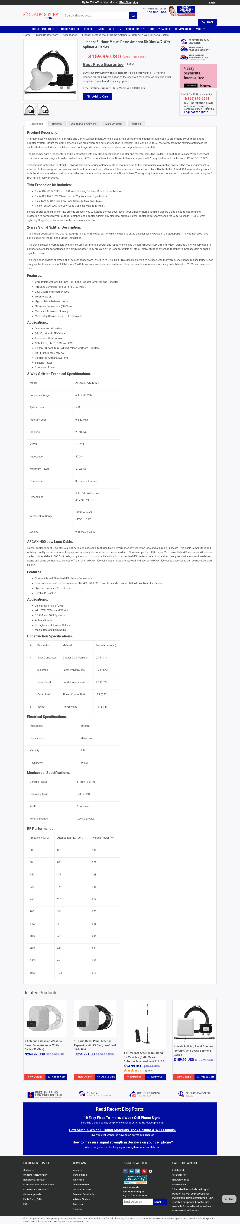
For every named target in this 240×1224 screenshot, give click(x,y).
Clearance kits (179, 1174)
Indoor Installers (81, 1184)
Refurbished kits (180, 1179)
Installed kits (178, 1170)
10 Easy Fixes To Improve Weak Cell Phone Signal (122, 1118)
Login (212, 2)
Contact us (28, 1170)
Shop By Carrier (160, 29)
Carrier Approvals (32, 1194)
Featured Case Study (83, 1194)
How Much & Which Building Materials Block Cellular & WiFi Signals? (122, 1130)
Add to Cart (58, 1076)
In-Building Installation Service (38, 1184)
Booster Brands (43, 29)
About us (77, 1170)
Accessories (134, 29)
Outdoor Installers (82, 1189)
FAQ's (26, 1204)
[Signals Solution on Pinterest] (144, 1171)
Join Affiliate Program (134, 1191)
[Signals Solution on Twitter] (137, 1171)
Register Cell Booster (34, 1179)
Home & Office (70, 29)
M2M (101, 29)
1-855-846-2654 (155, 12)
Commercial (183, 29)
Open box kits (179, 1184)
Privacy (55, 1218)
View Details (35, 1076)
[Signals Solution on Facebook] (125, 1171)
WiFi (111, 29)
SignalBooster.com (41, 1218)
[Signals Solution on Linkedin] (131, 1171)
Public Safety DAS (32, 1199)
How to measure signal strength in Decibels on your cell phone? (123, 1142)
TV (119, 29)
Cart (209, 22)
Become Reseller (131, 1187)
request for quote (196, 112)
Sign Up (159, 1201)
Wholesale (78, 1179)
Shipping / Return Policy (35, 1174)
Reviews (77, 1209)
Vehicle (89, 29)
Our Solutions (80, 1174)
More (199, 29)
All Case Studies (81, 1199)
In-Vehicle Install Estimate (36, 1189)
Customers (78, 1204)
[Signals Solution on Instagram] (150, 1171)
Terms (64, 1218)
